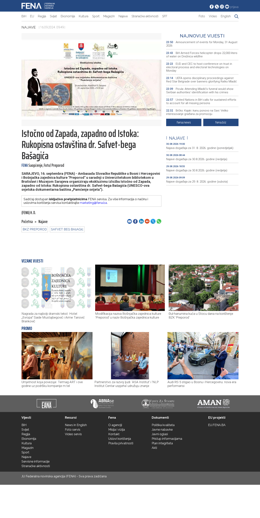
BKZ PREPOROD (35, 229)
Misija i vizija (116, 429)
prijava (234, 7)
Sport (96, 16)
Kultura (83, 16)
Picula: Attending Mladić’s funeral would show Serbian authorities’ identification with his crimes (199, 90)
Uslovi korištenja (119, 438)
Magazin (109, 16)
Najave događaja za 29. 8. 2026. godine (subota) (197, 181)
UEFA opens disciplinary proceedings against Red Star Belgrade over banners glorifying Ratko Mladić (201, 79)
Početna (27, 221)
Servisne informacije (35, 461)
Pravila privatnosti (120, 443)
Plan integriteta (162, 443)
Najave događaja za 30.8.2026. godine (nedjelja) (196, 159)
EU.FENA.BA (217, 425)
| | (177, 138)
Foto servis (72, 429)
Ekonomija (68, 16)
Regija (42, 16)
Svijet (53, 16)
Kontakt (114, 434)
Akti (154, 448)
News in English (76, 425)
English (226, 16)
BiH (24, 16)
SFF (164, 16)
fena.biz (220, 122)
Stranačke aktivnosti (145, 16)
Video (213, 16)
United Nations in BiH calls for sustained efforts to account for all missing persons (201, 101)
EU (32, 16)
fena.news (184, 122)
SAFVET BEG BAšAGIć (67, 229)
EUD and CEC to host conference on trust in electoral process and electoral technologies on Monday (199, 67)
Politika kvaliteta (163, 425)
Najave (123, 16)
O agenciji (115, 425)
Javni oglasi (160, 434)
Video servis (73, 434)
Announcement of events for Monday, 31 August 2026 (201, 43)
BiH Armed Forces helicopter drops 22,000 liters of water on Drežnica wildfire (201, 54)
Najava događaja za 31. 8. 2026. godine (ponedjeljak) (199, 148)
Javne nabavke (162, 429)
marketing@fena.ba (93, 203)
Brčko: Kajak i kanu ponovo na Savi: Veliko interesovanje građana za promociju (197, 112)
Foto (202, 16)
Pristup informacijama (167, 438)
